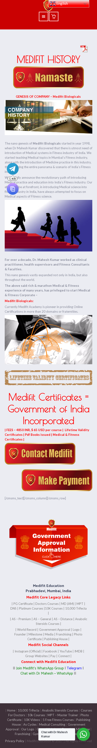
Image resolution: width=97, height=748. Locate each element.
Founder (20, 634)
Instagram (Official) (28, 651)
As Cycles (29, 724)
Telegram (74, 668)
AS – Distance (63, 619)
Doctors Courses (47, 604)
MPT (80, 604)
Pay (53, 656)
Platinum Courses (31, 608)
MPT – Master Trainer (63, 715)
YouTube (65, 651)
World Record (26, 629)
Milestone (35, 634)
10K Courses (54, 608)
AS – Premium (21, 619)
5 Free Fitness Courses (58, 720)
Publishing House (56, 639)
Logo (76, 629)
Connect (64, 656)
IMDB (78, 651)
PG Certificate (23, 604)
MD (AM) (67, 604)
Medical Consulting (51, 724)
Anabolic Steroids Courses (60, 710)
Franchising (63, 634)
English (62, 3)
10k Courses (36, 715)
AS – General (42, 619)
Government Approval (54, 629)
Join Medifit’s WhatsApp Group (40, 668)
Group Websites (36, 656)
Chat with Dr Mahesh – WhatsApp (46, 673)
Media (49, 634)
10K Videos (32, 720)
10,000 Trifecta (28, 710)
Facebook (50, 651)
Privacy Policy (14, 741)
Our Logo (27, 729)
